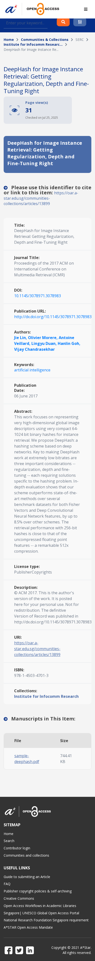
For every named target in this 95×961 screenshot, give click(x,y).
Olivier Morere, (43, 337)
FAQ (7, 883)
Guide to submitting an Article (27, 876)
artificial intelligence (32, 370)
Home (9, 39)
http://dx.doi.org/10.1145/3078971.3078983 (53, 316)
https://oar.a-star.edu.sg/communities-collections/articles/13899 (41, 198)
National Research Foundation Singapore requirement (46, 920)
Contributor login (17, 848)
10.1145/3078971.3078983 (37, 295)
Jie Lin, (21, 337)
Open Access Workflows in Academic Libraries (40, 905)
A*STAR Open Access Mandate (28, 927)
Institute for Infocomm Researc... (33, 44)
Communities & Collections (44, 39)
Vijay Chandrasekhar (34, 349)
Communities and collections (26, 855)
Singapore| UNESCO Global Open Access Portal (41, 913)
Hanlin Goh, (69, 343)
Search (9, 840)
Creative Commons (19, 898)
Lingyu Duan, (44, 343)
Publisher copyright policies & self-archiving (38, 891)
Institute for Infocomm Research (46, 696)
